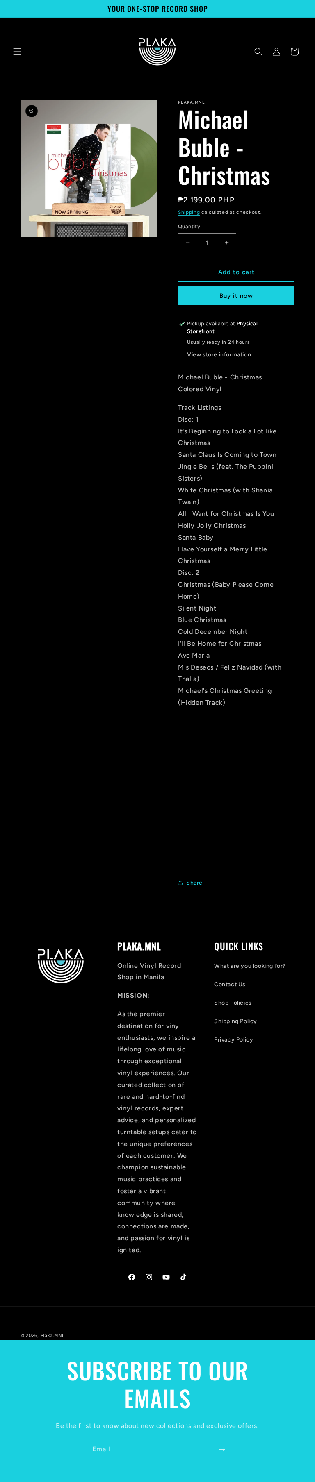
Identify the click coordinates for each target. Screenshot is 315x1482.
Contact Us (230, 984)
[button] (17, 52)
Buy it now (236, 296)
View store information (219, 354)
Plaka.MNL (53, 1335)
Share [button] (194, 882)
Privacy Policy (233, 1039)
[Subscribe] (222, 1449)
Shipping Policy (235, 1021)
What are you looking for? (250, 965)
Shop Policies (233, 1002)
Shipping (189, 212)
